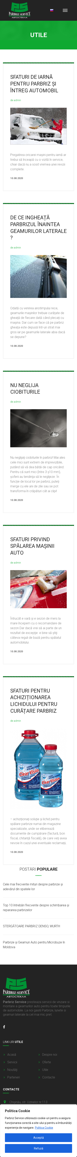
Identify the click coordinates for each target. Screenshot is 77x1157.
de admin (15, 100)
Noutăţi (12, 1070)
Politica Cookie (44, 1127)
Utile (45, 1070)
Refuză (38, 1148)
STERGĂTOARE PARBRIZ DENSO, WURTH (31, 926)
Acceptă (38, 1137)
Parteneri (13, 1077)
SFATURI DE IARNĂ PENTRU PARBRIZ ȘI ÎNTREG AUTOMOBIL (34, 84)
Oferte (46, 1062)
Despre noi (49, 1054)
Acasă (11, 1054)
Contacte (48, 1077)
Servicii (12, 1062)
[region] (38, 1130)
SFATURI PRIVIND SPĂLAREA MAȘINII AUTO (32, 546)
